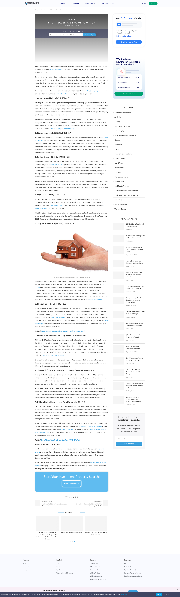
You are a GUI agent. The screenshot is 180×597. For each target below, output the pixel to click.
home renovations (95, 299)
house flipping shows (95, 91)
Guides (117, 140)
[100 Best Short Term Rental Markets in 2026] (118, 226)
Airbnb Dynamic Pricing (98, 579)
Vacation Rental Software (64, 573)
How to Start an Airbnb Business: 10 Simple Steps (134, 262)
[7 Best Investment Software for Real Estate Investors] (118, 326)
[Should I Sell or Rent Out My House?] (72, 523)
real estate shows (55, 69)
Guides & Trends (108, 3)
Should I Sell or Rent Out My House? (71, 532)
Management (119, 168)
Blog (36, 10)
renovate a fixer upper (58, 317)
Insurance (118, 145)
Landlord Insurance (62, 570)
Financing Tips (119, 131)
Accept (159, 594)
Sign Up (153, 3)
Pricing (76, 3)
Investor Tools (119, 158)
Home (24, 564)
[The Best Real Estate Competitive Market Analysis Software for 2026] (118, 400)
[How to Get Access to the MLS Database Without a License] (118, 275)
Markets (117, 172)
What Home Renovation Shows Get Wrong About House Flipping (63, 331)
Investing (43, 10)
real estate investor (58, 205)
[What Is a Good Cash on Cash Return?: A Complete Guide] (118, 250)
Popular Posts (119, 181)
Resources (89, 3)
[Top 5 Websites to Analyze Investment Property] (118, 361)
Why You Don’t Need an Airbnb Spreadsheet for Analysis (133, 372)
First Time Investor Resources (125, 135)
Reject (168, 594)
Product (62, 3)
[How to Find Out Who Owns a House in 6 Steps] (118, 314)
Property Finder (95, 570)
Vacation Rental (120, 209)
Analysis (117, 117)
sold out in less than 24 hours (53, 355)
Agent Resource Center (122, 112)
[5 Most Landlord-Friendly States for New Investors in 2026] (118, 386)
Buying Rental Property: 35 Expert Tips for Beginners (135, 287)
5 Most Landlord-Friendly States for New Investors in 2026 (134, 385)
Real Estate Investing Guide (133, 576)
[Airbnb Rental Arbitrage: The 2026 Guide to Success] (118, 238)
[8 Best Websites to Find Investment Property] (118, 337)
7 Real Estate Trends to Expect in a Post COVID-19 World (60, 440)
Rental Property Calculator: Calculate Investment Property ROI (135, 300)
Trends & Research (121, 204)
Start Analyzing (129, 443)
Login (144, 3)
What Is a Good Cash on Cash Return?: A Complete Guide (134, 249)
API (57, 564)
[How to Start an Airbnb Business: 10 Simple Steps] (118, 263)
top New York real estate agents (90, 426)
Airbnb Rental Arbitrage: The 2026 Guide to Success (135, 237)
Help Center (128, 567)
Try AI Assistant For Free (129, 42)
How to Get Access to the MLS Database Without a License (134, 275)
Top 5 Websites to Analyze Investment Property (134, 359)
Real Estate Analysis (121, 186)
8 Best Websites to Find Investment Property (133, 336)
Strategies (118, 200)
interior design (69, 128)
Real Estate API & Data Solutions (126, 191)
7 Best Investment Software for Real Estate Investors (135, 324)
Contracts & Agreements (123, 126)
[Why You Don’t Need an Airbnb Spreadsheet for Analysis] (118, 372)
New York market (66, 429)
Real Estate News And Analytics (126, 195)
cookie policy (124, 594)
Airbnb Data (94, 564)
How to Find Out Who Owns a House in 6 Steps (135, 313)
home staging (56, 128)
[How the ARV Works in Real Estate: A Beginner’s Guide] (96, 523)
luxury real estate (56, 164)
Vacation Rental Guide (131, 570)
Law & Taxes (118, 163)
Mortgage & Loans (121, 177)
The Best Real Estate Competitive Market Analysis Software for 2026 (134, 399)
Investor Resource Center (123, 154)
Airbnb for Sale (95, 573)
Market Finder (95, 567)
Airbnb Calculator (129, 94)
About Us (25, 567)
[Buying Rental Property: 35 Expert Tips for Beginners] (118, 289)
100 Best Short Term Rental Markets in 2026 (135, 225)
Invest (58, 567)
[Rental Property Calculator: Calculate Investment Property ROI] (118, 300)
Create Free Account (71, 484)
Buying (117, 122)
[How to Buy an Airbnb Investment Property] (118, 349)
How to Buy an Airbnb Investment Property (133, 347)
